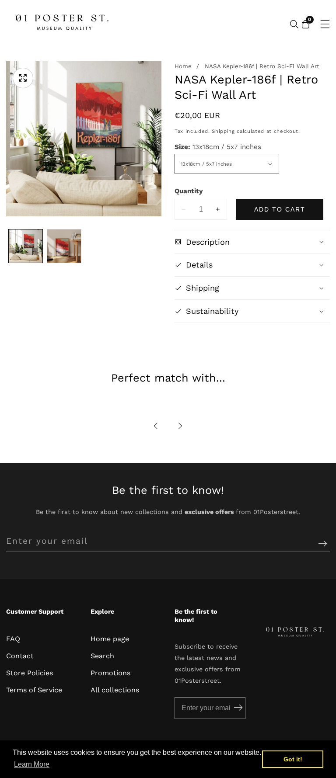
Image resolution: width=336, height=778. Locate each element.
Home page (110, 639)
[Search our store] (294, 24)
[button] (156, 426)
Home (183, 66)
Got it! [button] (293, 759)
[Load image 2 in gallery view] (64, 246)
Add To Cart (279, 209)
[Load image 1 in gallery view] (25, 246)
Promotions (110, 673)
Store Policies (29, 673)
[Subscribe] (322, 544)
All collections (115, 690)
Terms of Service (34, 690)
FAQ (13, 639)
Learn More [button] (31, 764)
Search (102, 656)
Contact (20, 656)
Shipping (223, 131)
